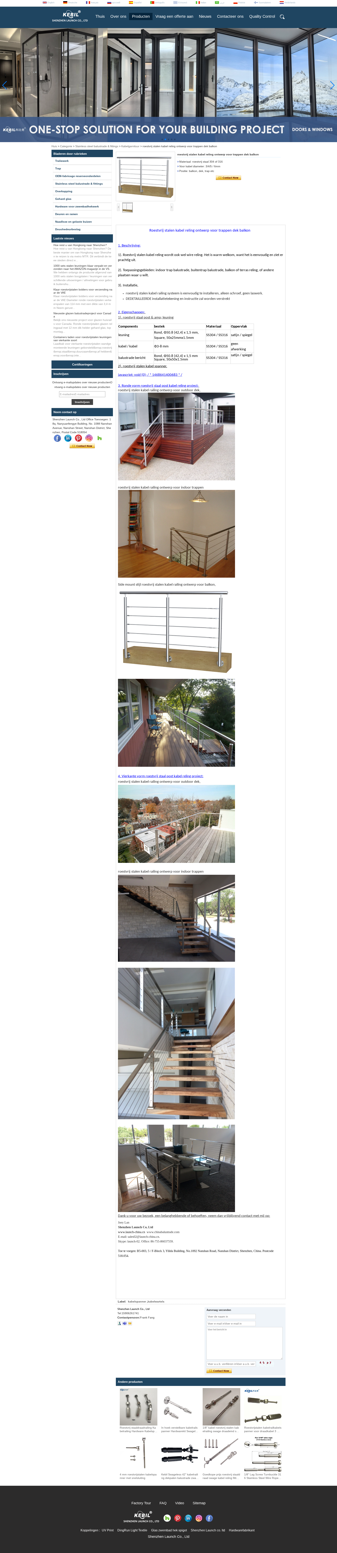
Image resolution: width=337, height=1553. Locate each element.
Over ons (118, 16)
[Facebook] (57, 438)
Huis (54, 146)
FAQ (163, 1503)
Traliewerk (62, 160)
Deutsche (72, 2)
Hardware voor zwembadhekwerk (77, 206)
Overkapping (63, 191)
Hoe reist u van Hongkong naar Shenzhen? (80, 245)
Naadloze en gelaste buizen (73, 221)
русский (116, 2)
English (51, 2)
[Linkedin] (68, 438)
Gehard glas (63, 198)
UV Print (108, 1530)
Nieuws (205, 16)
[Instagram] (89, 438)
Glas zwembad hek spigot (169, 1530)
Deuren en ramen (66, 214)
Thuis (100, 16)
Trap (58, 168)
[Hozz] (99, 438)
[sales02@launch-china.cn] (130, 1323)
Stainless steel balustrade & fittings (96, 146)
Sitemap (199, 1503)
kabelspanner (137, 1301)
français (94, 2)
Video (179, 1503)
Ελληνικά (182, 2)
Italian (203, 2)
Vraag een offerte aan (174, 16)
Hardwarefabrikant (242, 1530)
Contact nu (82, 446)
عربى (222, 2)
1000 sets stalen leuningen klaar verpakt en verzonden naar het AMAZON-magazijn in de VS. (82, 267)
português (160, 2)
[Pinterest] (78, 438)
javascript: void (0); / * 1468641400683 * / (150, 375)
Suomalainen (265, 2)
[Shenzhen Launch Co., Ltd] (69, 23)
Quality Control (262, 16)
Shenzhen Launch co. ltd (208, 1530)
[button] (162, 139)
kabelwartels (156, 1301)
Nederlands (290, 2)
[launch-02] (124, 1323)
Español (137, 2)
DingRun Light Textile (132, 1530)
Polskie (241, 2)
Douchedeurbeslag (68, 229)
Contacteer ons (230, 16)
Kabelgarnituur (130, 146)
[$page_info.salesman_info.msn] (119, 1323)
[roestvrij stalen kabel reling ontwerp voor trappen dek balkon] (145, 176)
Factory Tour (141, 1503)
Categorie (66, 146)
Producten (141, 16)
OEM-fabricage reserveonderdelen (78, 176)
